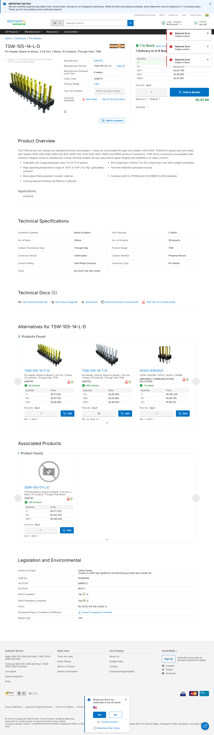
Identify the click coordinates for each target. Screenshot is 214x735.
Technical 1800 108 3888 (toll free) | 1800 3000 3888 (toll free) (26, 665)
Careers (113, 666)
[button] (12, 31)
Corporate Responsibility (122, 671)
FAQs (7, 681)
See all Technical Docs (113, 99)
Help (184, 15)
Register (177, 22)
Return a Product (66, 666)
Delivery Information (67, 671)
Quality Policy (116, 661)
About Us (114, 656)
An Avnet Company (14, 718)
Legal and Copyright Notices (38, 707)
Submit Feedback (14, 676)
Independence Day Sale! (145, 15)
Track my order (65, 656)
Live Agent (10, 671)
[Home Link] (16, 23)
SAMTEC (98, 60)
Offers (162, 15)
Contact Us (173, 15)
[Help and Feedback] (205, 726)
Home (8, 38)
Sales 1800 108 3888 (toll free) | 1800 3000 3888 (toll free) (27, 657)
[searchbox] (95, 23)
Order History (64, 661)
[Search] (130, 23)
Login (169, 22)
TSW (96, 84)
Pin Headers (35, 38)
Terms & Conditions (64, 707)
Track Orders (195, 15)
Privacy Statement (13, 707)
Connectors (20, 38)
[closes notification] (210, 4)
